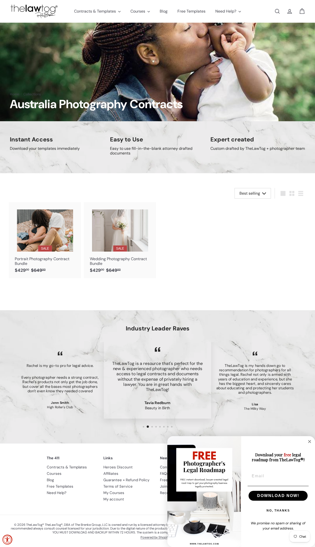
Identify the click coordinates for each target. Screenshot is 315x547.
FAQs (164, 473)
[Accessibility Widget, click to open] (7, 540)
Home (14, 94)
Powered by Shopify (155, 537)
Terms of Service (118, 486)
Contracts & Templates (95, 11)
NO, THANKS (278, 510)
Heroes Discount (118, 467)
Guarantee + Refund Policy (126, 480)
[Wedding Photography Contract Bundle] (120, 240)
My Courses (113, 492)
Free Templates (191, 11)
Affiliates (110, 473)
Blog (164, 11)
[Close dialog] (310, 441)
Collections (32, 94)
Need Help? (226, 11)
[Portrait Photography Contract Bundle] (45, 240)
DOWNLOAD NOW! (278, 496)
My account (113, 499)
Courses (138, 11)
